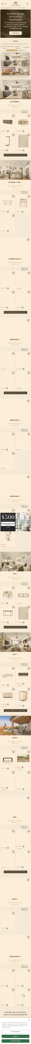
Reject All (15, 1036)
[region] (15, 1031)
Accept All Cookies (15, 1041)
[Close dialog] (29, 513)
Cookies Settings (15, 1031)
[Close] (29, 1020)
